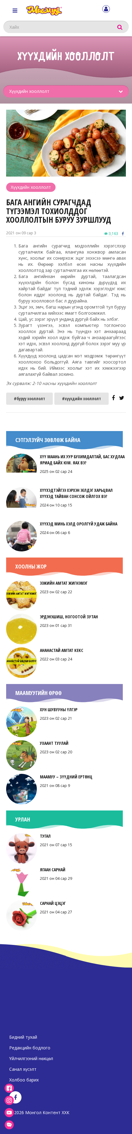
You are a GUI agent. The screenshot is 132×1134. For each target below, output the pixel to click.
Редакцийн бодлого (29, 1047)
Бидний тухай (23, 1037)
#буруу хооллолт (29, 398)
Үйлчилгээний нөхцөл (31, 1058)
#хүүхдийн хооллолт (81, 398)
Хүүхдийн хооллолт (31, 187)
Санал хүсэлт (23, 1069)
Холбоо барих (24, 1079)
